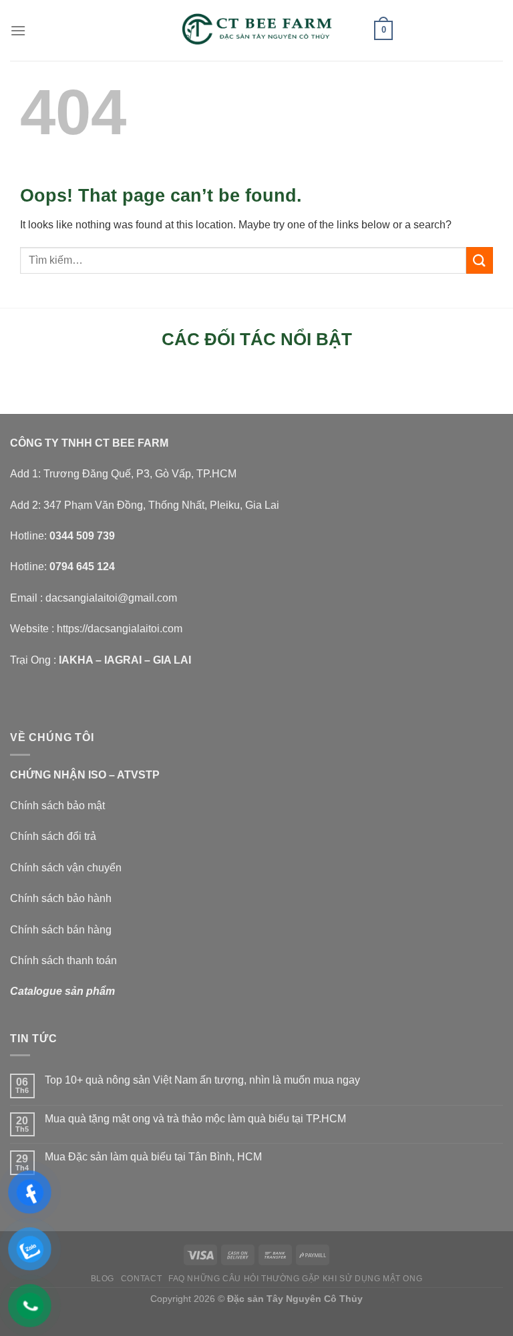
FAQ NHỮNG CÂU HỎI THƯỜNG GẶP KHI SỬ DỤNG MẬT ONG (295, 1278)
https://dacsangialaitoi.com (119, 628)
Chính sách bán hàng (61, 929)
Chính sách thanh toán (63, 960)
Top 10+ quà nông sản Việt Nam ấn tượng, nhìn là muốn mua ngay (202, 1080)
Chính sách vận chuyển (66, 867)
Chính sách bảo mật (57, 805)
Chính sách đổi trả (53, 836)
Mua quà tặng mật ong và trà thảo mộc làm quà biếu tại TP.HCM (195, 1118)
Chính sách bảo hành (61, 898)
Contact (141, 1278)
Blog (102, 1278)
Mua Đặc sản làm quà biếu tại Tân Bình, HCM (153, 1156)
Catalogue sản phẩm (62, 991)
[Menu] (18, 30)
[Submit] (479, 260)
